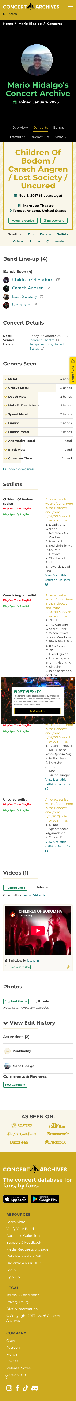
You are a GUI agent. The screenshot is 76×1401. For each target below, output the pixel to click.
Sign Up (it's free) (37, 711)
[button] (36, 691)
